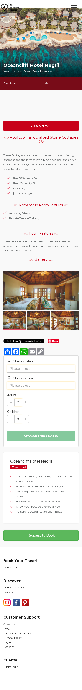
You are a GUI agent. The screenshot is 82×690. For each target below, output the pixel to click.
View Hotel (19, 467)
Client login (10, 667)
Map (47, 83)
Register (8, 646)
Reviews (8, 592)
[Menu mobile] (74, 8)
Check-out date (24, 378)
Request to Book (41, 535)
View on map (41, 125)
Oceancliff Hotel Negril (31, 461)
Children (13, 412)
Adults (11, 395)
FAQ (6, 628)
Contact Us (10, 567)
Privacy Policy (12, 637)
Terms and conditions (17, 633)
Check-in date (22, 361)
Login (7, 642)
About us (9, 624)
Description (10, 83)
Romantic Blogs (14, 587)
